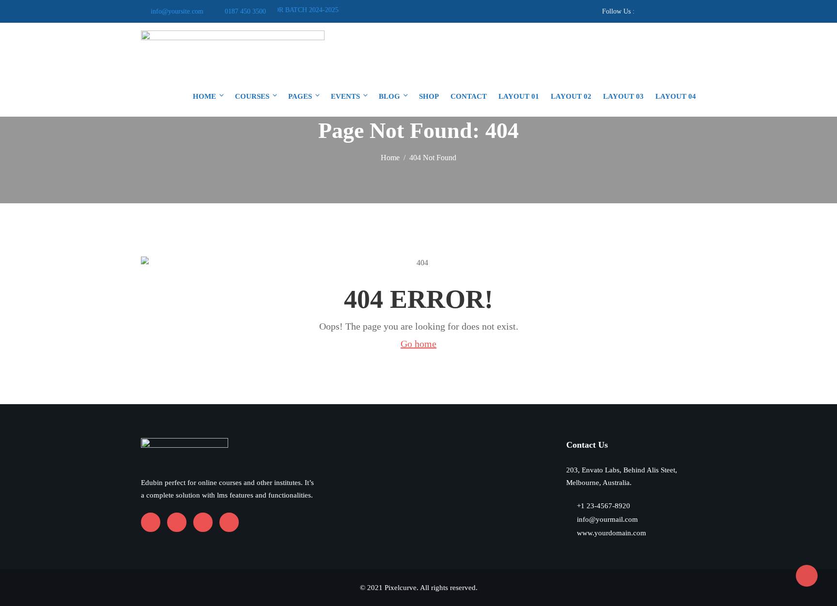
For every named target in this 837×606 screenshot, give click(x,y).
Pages (300, 96)
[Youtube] (655, 11)
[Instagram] (669, 11)
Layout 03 (623, 96)
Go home (418, 343)
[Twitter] (683, 11)
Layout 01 (518, 96)
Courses (252, 96)
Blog (389, 96)
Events (345, 96)
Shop (429, 96)
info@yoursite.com (177, 11)
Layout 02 (571, 96)
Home (204, 96)
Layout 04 (675, 96)
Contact (468, 96)
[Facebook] (641, 11)
